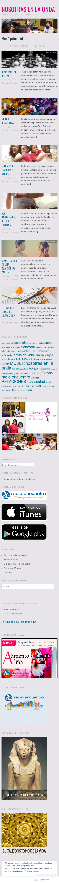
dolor (15, 351)
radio (49, 372)
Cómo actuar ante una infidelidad (20, 478)
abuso (4, 343)
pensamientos (44, 368)
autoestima (8, 347)
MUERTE (5, 364)
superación (9, 390)
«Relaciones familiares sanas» (8, 170)
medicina (40, 359)
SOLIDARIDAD (49, 386)
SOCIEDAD (34, 385)
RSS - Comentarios (13, 613)
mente (49, 359)
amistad (42, 343)
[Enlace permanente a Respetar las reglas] (29, 60)
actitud (10, 342)
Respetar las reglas (9, 74)
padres (24, 368)
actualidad (20, 342)
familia (39, 355)
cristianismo (7, 351)
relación (31, 382)
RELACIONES (51, 53)
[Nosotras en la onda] (29, 27)
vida (29, 389)
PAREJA (53, 289)
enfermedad (7, 355)
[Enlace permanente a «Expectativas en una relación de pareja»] (29, 249)
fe (45, 355)
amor (50, 342)
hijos (50, 355)
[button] (14, 409)
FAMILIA (53, 147)
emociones (43, 351)
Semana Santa (11, 559)
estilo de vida (24, 354)
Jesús (13, 359)
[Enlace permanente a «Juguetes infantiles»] (29, 107)
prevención (6, 373)
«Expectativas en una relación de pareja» (10, 266)
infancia (6, 359)
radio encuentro (16, 377)
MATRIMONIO (51, 241)
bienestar (27, 346)
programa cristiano (19, 373)
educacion (23, 351)
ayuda (17, 347)
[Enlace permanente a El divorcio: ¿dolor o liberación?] (29, 296)
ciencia (39, 347)
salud (40, 381)
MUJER (17, 363)
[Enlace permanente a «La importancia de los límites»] (29, 201)
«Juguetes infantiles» (8, 121)
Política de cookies (31, 871)
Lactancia (8, 572)
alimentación (33, 343)
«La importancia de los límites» (9, 219)
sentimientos (18, 386)
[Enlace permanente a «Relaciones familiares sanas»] (29, 154)
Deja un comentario (10, 82)
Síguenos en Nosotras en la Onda (19, 621)
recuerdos (35, 377)
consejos (48, 347)
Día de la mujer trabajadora (17, 563)
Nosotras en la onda (28, 9)
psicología (36, 372)
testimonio (21, 390)
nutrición (15, 368)
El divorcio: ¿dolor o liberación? (8, 311)
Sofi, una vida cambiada (15, 555)
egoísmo (33, 351)
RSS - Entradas (11, 609)
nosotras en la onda (27, 365)
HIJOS (54, 100)
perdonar (54, 369)
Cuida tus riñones (12, 568)
